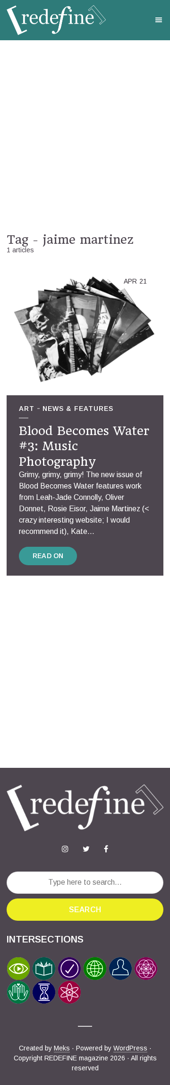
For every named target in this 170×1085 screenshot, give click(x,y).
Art (26, 408)
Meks (62, 1048)
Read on (48, 556)
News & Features (77, 408)
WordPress (130, 1048)
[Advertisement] (85, 136)
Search (85, 910)
